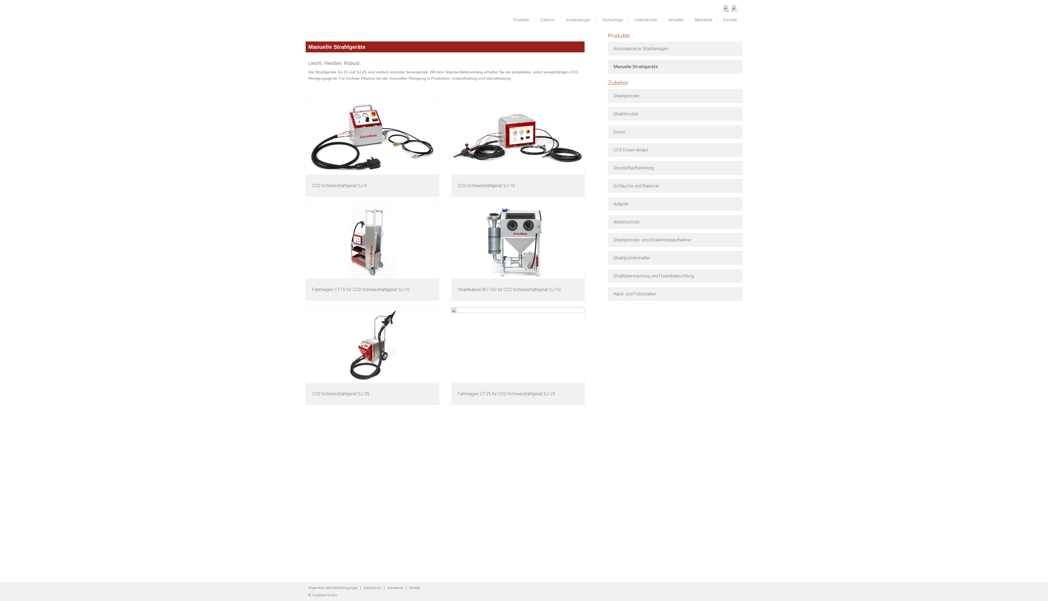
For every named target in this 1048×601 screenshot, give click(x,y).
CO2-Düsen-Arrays (631, 150)
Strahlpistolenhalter (632, 258)
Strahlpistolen (626, 95)
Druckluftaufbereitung (634, 168)
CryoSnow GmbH (340, 18)
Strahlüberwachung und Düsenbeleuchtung (654, 276)
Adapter (621, 204)
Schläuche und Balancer (636, 186)
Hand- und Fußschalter (635, 294)
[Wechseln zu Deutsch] (726, 7)
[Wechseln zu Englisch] (734, 7)
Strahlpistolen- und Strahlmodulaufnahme (652, 240)
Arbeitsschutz (626, 222)
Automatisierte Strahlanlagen (641, 48)
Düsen (619, 131)
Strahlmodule (626, 113)
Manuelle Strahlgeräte (636, 66)
